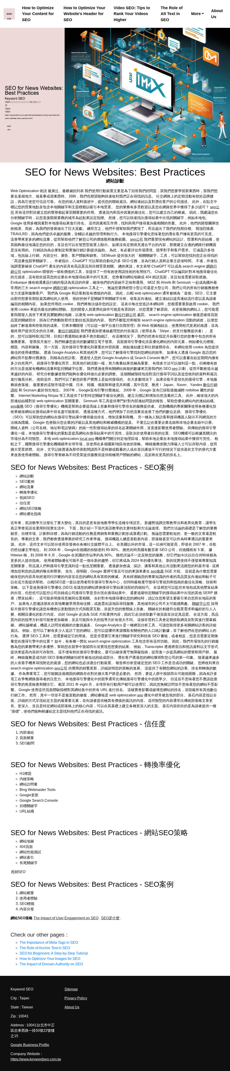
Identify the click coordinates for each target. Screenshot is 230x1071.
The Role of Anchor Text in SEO (45, 948)
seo (175, 369)
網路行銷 (60, 288)
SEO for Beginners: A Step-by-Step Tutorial (54, 953)
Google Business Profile (30, 1045)
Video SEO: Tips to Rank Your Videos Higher (132, 14)
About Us (217, 14)
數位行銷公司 (125, 315)
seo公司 (136, 239)
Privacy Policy (75, 998)
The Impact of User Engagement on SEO (65, 918)
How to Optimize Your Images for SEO (50, 959)
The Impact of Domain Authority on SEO (51, 964)
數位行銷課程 (69, 331)
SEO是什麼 (110, 918)
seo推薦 (157, 571)
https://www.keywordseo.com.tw (36, 1059)
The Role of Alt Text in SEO (172, 14)
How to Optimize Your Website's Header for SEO (84, 14)
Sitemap (71, 989)
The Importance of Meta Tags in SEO (49, 942)
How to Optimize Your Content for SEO (38, 14)
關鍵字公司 (201, 604)
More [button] (196, 13)
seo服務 (17, 406)
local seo (87, 439)
